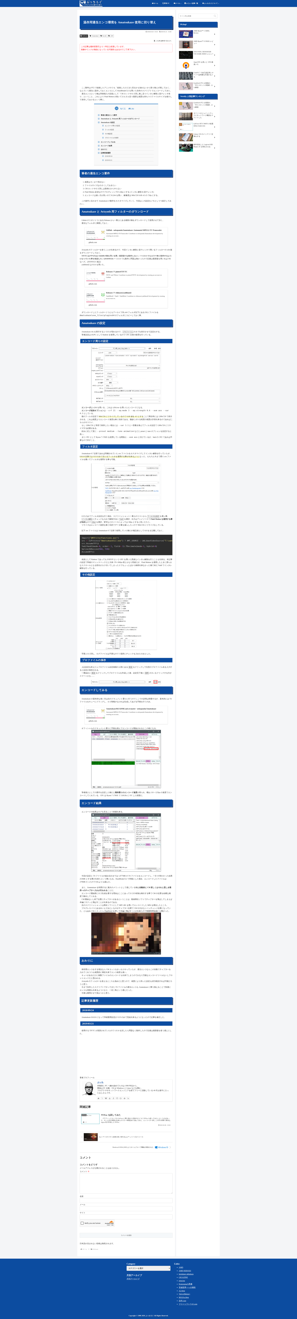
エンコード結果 (106, 146)
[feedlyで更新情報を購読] (124, 1098)
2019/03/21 (108, 160)
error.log (182, 1281)
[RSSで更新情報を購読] (128, 1098)
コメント (84, 1171)
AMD (181, 1267)
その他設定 (108, 134)
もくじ (123, 109)
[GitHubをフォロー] (117, 1098)
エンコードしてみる (108, 142)
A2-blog (182, 1291)
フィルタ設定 (109, 129)
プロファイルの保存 (111, 138)
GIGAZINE (183, 1277)
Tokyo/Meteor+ (184, 1294)
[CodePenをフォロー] (120, 1098)
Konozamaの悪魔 (185, 1284)
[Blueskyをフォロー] (105, 1098)
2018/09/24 (108, 156)
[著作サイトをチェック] (98, 1098)
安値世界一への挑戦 (187, 1287)
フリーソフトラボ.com (188, 1304)
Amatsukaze (95, 36)
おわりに (104, 149)
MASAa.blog (184, 1297)
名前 (81, 1196)
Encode (104, 36)
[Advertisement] (126, 69)
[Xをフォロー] (102, 1098)
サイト (82, 1213)
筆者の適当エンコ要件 (109, 115)
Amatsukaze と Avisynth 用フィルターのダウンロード (120, 119)
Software (84, 36)
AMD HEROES (185, 1271)
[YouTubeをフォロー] (109, 1098)
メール (82, 1205)
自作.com (182, 1301)
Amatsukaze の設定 (108, 122)
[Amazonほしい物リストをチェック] (113, 1098)
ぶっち (100, 1082)
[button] (215, 16)
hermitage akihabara (186, 1274)
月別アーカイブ (133, 1279)
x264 (111, 36)
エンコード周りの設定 (112, 126)
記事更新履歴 (106, 153)
